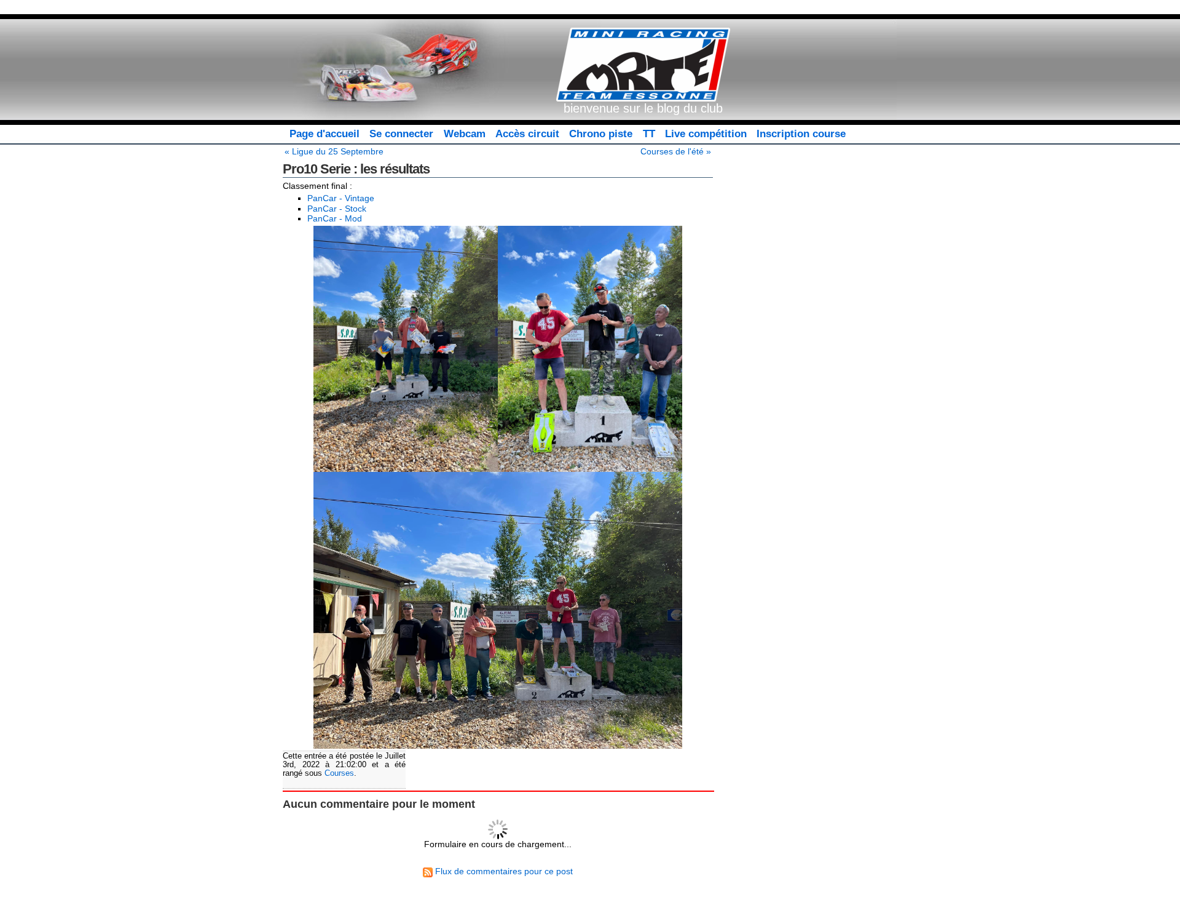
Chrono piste (600, 134)
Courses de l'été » (675, 151)
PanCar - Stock (336, 208)
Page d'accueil (324, 134)
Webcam (465, 134)
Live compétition (706, 134)
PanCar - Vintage (340, 198)
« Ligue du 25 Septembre (334, 151)
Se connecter (401, 134)
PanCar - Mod (334, 218)
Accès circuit (527, 134)
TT (649, 134)
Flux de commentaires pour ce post (503, 871)
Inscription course (801, 134)
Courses (339, 773)
